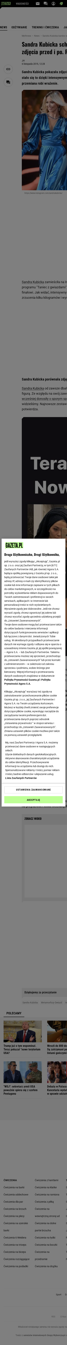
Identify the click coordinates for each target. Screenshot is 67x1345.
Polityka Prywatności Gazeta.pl (22, 679)
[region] (33, 673)
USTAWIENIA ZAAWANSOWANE (33, 789)
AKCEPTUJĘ (33, 799)
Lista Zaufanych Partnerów (21, 778)
